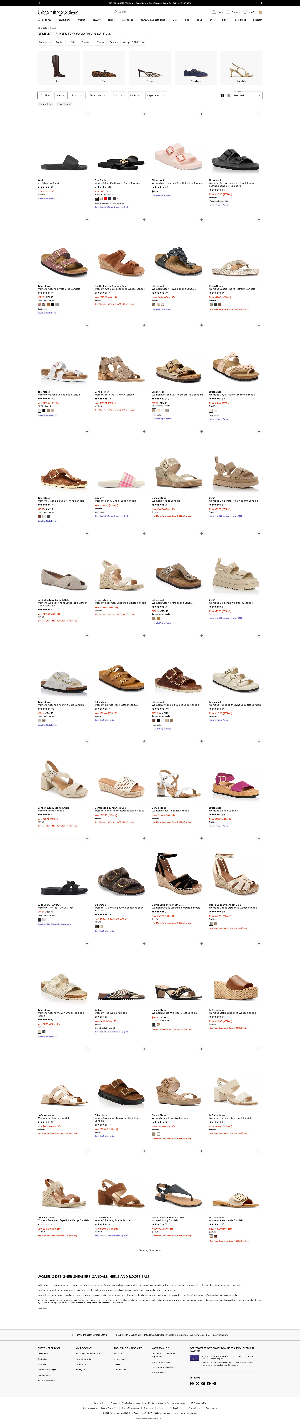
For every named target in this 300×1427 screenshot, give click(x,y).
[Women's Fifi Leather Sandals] (64, 1078)
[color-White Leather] (162, 410)
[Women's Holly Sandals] (178, 1180)
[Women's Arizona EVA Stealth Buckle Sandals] (178, 143)
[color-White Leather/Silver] (43, 516)
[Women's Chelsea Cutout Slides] (64, 868)
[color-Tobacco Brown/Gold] (171, 720)
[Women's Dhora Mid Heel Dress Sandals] (178, 973)
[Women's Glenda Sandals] (235, 771)
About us (118, 1354)
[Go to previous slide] (39, 3)
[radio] (97, 199)
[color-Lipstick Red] (105, 198)
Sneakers (87, 42)
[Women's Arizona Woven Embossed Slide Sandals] (64, 973)
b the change (119, 1359)
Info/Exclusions (220, 1335)
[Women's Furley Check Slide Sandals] (121, 461)
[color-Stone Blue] (57, 304)
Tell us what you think (47, 1380)
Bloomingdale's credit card (88, 1354)
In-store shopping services (163, 1362)
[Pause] (260, 3)
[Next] (87, 143)
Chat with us (43, 1354)
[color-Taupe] (43, 720)
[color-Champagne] (211, 923)
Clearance (44, 42)
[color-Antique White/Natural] (39, 720)
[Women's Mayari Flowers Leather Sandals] (235, 355)
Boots (59, 42)
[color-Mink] (48, 304)
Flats (72, 42)
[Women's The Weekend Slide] (121, 973)
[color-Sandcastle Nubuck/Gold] (167, 720)
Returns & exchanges (47, 1370)
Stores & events (159, 1372)
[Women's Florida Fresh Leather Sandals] (121, 665)
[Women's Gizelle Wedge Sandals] (178, 1078)
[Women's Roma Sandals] (64, 771)
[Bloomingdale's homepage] (39, 28)
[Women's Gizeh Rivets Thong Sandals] (178, 563)
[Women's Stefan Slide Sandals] (235, 1180)
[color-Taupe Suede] (153, 410)
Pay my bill (80, 1370)
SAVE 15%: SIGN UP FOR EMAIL (92, 1335)
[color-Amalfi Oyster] (52, 410)
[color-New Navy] (109, 198)
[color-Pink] (162, 304)
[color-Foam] (158, 1134)
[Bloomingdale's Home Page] (58, 13)
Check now (233, 1365)
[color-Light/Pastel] (43, 919)
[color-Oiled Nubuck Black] (48, 516)
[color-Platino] (211, 304)
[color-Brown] (48, 410)
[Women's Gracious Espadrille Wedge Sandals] (121, 249)
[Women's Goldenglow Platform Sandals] (235, 563)
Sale (45, 28)
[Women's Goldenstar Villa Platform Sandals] (235, 461)
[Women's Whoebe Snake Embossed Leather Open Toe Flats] (64, 563)
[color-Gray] (96, 926)
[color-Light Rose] (211, 410)
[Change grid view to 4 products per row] (222, 96)
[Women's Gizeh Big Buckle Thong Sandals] (64, 461)
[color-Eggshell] (101, 926)
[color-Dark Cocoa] (114, 198)
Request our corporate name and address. (178, 1413)
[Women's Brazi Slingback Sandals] (178, 771)
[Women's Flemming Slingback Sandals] (235, 1078)
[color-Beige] (43, 304)
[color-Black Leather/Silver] (158, 720)
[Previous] (41, 143)
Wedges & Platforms (133, 42)
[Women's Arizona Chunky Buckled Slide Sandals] (121, 1078)
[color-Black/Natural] (153, 1024)
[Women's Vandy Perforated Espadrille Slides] (121, 771)
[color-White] (101, 198)
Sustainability (120, 1370)
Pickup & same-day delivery (164, 1367)
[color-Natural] (153, 1134)
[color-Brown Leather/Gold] (39, 516)
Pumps (100, 42)
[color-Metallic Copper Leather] (158, 410)
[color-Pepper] (39, 304)
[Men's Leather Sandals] (64, 143)
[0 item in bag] (260, 12)
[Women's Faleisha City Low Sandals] (121, 355)
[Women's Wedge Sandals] (178, 461)
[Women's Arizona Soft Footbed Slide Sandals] (178, 355)
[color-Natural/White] (158, 1024)
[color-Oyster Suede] (167, 410)
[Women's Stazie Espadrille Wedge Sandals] (235, 973)
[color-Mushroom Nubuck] (215, 923)
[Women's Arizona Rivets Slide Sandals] (64, 249)
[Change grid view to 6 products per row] (228, 95)
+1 (118, 199)
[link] (64, 189)
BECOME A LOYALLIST (120, 3)
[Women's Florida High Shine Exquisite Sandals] (235, 665)
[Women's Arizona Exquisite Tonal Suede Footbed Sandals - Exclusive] (235, 143)
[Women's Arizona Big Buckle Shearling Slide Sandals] (121, 868)
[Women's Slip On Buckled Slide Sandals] (121, 143)
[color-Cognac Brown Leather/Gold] (153, 720)
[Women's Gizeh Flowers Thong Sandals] (178, 249)
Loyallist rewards (83, 1359)
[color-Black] (52, 304)
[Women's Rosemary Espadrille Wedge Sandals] (121, 563)
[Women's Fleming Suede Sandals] (121, 1180)
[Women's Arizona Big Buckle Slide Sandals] (178, 665)
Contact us (42, 1359)
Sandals (114, 42)
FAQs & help (43, 1364)
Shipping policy (45, 1375)
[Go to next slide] (257, 3)
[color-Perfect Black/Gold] (96, 198)
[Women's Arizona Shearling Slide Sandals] (64, 665)
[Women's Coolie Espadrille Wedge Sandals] (178, 868)
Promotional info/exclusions (214, 1365)
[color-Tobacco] (219, 304)
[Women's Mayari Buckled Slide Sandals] (64, 355)
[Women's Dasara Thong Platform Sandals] (235, 249)
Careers (117, 1364)
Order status (81, 1364)
